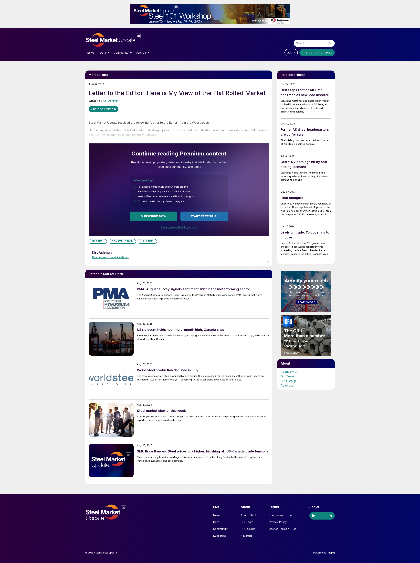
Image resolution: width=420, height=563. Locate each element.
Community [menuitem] (121, 52)
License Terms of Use (282, 529)
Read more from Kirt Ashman (110, 257)
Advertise (287, 385)
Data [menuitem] (103, 52)
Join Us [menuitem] (141, 52)
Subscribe (219, 535)
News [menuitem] (90, 52)
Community (220, 529)
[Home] (120, 40)
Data (216, 522)
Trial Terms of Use (280, 515)
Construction (122, 241)
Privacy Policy (278, 522)
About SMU (289, 371)
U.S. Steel (147, 241)
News (216, 515)
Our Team (287, 376)
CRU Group (288, 381)
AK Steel (97, 241)
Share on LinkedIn (103, 109)
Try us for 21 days (317, 52)
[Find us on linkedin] (322, 516)
